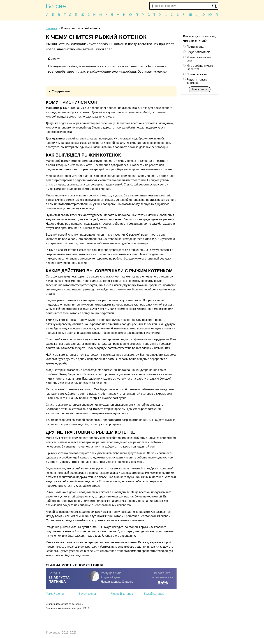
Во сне (56, 6)
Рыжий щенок (55, 593)
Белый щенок (87, 593)
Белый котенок (154, 593)
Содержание (61, 91)
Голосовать (199, 89)
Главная (51, 28)
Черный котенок (122, 593)
